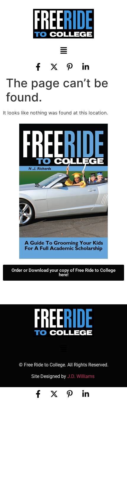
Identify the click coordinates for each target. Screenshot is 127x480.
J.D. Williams (81, 376)
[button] (63, 50)
